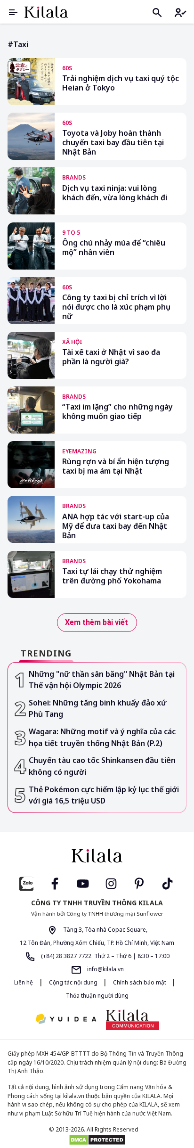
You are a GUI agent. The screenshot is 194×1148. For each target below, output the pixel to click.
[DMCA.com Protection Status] (97, 1140)
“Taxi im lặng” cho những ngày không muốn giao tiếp (117, 411)
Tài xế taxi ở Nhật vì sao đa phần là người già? (111, 357)
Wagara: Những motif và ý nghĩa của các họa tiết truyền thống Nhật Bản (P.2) (102, 737)
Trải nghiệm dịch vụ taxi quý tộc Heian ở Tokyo (120, 83)
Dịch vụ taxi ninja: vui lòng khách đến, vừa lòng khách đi (114, 193)
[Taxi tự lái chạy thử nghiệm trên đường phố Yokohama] (31, 574)
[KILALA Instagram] (111, 882)
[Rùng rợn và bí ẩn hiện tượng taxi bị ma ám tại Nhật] (31, 464)
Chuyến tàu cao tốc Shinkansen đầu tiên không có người (102, 766)
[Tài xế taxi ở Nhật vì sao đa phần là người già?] (31, 355)
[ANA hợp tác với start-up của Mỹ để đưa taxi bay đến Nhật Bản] (31, 519)
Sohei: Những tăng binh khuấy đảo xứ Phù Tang (98, 708)
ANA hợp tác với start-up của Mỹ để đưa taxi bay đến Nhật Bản (115, 526)
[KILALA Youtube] (83, 882)
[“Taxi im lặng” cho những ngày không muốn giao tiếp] (31, 410)
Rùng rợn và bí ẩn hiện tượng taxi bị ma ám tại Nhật (115, 466)
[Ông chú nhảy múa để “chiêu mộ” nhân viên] (31, 246)
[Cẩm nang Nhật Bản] (97, 855)
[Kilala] (46, 12)
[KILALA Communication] (132, 1019)
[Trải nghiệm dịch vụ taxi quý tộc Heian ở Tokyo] (31, 81)
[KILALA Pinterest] (139, 882)
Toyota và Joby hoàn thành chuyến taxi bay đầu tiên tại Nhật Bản (113, 142)
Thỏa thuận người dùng (97, 996)
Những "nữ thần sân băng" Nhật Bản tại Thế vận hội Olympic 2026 (102, 680)
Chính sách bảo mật (140, 982)
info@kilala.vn (105, 969)
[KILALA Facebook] (26, 882)
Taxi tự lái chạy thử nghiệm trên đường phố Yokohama (112, 576)
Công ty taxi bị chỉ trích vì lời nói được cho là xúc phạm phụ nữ (116, 307)
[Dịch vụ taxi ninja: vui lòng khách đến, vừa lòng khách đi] (31, 190)
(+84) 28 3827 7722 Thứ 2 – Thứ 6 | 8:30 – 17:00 (105, 956)
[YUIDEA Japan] (66, 1020)
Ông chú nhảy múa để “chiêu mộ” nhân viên (113, 247)
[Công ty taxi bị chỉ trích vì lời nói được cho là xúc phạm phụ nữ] (31, 300)
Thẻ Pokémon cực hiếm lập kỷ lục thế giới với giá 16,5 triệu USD (104, 795)
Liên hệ (23, 982)
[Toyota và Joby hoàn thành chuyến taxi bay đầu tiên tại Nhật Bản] (31, 136)
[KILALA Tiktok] (168, 882)
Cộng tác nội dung (74, 982)
